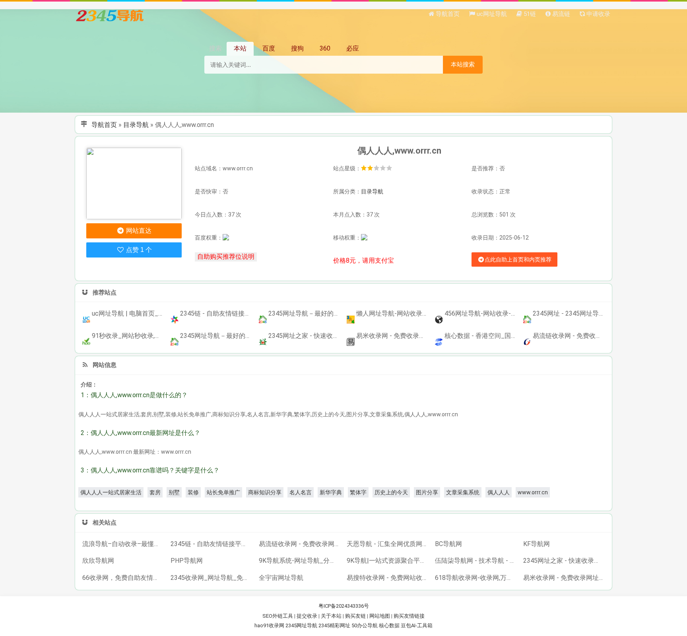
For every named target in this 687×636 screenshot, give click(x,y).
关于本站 (331, 616)
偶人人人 (498, 492)
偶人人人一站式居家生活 (111, 492)
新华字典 (331, 492)
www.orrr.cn (533, 492)
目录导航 (136, 125)
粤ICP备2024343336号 (343, 606)
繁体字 (358, 492)
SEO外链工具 (277, 616)
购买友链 (355, 616)
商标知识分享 (264, 492)
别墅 (174, 492)
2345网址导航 (301, 625)
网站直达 (137, 230)
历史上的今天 (391, 492)
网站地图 (379, 616)
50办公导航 (364, 625)
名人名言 (300, 492)
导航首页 (104, 125)
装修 (193, 492)
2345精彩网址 (334, 625)
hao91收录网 (269, 625)
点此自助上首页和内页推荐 (518, 259)
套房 (155, 492)
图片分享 (427, 492)
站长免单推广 (223, 492)
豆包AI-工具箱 (417, 625)
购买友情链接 (409, 616)
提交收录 (307, 616)
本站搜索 (463, 64)
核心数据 (389, 625)
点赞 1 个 (138, 249)
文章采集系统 (462, 492)
